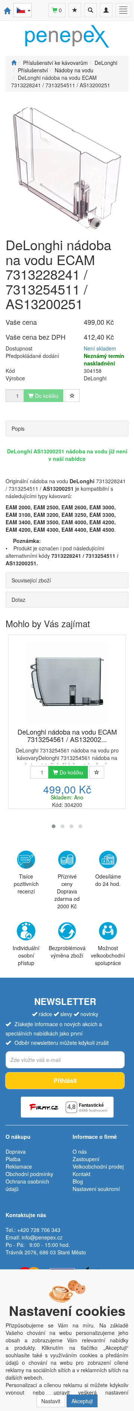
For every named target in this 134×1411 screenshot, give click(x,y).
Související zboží (31, 580)
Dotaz (18, 599)
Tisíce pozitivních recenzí (26, 884)
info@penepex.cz (42, 1237)
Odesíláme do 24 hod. (108, 880)
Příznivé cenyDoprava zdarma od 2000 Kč (67, 891)
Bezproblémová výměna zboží (67, 951)
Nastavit (50, 1401)
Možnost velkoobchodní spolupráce (108, 955)
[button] (53, 826)
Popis (18, 428)
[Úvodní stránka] (13, 62)
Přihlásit (65, 1080)
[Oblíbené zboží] (74, 10)
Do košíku (70, 772)
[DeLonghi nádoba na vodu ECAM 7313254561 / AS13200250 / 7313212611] (67, 682)
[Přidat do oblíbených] (72, 395)
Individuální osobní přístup (26, 955)
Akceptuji (82, 1401)
